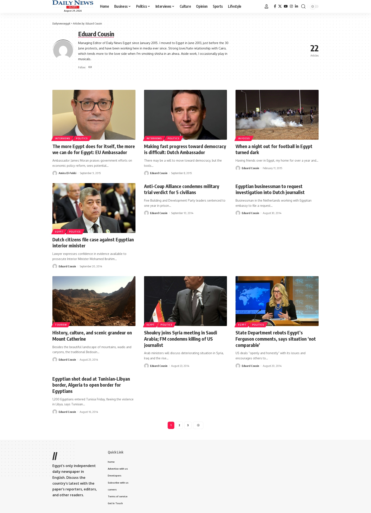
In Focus (244, 138)
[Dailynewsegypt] (72, 4)
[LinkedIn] (296, 6)
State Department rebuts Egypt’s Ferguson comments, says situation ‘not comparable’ (276, 338)
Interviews (62, 138)
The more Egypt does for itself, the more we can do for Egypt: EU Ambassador (93, 149)
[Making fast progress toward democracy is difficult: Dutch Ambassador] (185, 115)
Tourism (61, 324)
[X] (280, 6)
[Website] (90, 67)
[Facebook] (275, 6)
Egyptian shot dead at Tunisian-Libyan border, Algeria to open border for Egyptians (91, 385)
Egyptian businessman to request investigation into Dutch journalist (270, 189)
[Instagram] (291, 6)
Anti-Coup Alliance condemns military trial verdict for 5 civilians (181, 189)
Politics (82, 138)
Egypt (59, 231)
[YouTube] (286, 6)
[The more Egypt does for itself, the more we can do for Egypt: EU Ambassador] (93, 115)
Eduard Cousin (158, 173)
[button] (266, 6)
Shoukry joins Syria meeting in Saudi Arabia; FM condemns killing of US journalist (180, 338)
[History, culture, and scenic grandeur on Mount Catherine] (93, 301)
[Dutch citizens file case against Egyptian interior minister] (93, 208)
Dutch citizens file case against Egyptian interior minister (93, 242)
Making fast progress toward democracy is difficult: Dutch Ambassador (185, 149)
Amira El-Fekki (67, 173)
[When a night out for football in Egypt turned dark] (277, 115)
